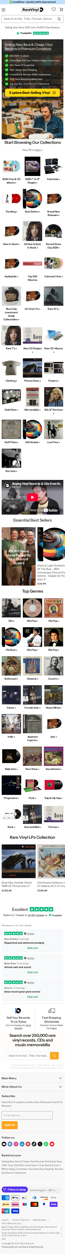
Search (5, 1220)
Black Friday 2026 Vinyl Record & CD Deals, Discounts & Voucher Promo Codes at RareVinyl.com (29, 1228)
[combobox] (28, 19)
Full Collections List (11, 1223)
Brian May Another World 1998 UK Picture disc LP (17, 884)
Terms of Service (20, 1220)
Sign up (9, 1125)
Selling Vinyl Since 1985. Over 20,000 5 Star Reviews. (32, 27)
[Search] (59, 19)
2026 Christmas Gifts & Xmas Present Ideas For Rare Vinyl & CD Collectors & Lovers (31, 1234)
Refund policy (39, 1220)
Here (38, 149)
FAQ (4, 1239)
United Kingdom (43, 1190)
